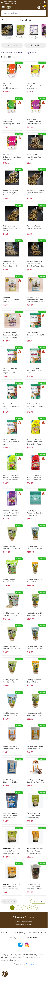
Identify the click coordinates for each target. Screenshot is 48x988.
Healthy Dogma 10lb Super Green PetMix (34, 614)
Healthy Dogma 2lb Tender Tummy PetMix (11, 747)
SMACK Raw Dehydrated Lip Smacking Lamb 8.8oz (11, 121)
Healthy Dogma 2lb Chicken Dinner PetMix (11, 647)
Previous (11, 901)
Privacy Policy (19, 932)
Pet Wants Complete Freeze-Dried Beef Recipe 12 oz (35, 815)
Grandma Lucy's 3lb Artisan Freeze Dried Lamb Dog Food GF (11, 477)
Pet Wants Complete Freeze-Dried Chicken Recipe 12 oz (35, 851)
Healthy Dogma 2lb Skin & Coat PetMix (10, 714)
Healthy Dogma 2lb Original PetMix (34, 681)
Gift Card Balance (32, 937)
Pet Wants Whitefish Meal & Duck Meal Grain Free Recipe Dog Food (35, 264)
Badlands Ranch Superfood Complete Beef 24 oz (11, 299)
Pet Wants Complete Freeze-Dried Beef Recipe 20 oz (11, 851)
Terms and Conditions (37, 932)
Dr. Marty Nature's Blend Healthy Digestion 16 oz (10, 370)
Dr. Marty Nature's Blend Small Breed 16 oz (11, 441)
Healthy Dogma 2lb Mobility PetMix (10, 681)
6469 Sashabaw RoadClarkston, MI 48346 (23, 923)
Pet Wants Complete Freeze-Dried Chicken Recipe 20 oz (11, 886)
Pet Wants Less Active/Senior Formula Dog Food (11, 228)
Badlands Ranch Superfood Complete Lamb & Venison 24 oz (11, 335)
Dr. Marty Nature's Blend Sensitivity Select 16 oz (35, 406)
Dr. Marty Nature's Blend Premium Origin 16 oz (11, 406)
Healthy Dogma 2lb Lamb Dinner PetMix (34, 647)
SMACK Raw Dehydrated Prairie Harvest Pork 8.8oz (34, 121)
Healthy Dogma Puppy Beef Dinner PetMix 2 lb (35, 781)
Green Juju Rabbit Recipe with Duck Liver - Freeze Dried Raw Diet (35, 513)
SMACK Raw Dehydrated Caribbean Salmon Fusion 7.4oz (10, 86)
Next (36, 901)
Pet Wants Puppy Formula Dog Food (34, 227)
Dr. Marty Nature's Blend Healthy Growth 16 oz (35, 370)
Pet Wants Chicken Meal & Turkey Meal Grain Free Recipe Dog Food (11, 192)
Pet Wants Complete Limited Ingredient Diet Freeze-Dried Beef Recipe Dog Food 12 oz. (35, 886)
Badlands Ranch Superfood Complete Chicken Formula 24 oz (35, 299)
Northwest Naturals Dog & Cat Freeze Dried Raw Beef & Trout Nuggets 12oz (10, 815)
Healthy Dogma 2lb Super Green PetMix (34, 714)
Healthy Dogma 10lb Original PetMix (34, 581)
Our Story (12, 937)
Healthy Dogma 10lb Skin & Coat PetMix (11, 614)
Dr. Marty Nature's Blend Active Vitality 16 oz (35, 335)
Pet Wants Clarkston (23, 917)
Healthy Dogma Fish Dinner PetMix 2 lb (11, 781)
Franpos (30, 964)
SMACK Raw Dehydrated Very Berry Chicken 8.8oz (12, 157)
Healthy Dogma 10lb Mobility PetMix (11, 581)
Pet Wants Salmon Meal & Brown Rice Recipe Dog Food (10, 264)
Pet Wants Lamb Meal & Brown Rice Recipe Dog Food (35, 192)
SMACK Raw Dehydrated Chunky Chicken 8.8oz (34, 86)
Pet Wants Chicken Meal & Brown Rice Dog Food (34, 157)
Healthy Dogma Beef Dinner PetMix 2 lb (35, 747)
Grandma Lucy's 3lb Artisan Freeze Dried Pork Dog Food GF (34, 477)
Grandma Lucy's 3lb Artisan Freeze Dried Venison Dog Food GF (11, 513)
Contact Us (6, 932)
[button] (4, 973)
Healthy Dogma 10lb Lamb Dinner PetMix (34, 547)
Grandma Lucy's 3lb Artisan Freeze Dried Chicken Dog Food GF (35, 441)
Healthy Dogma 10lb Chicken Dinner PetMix (11, 547)
